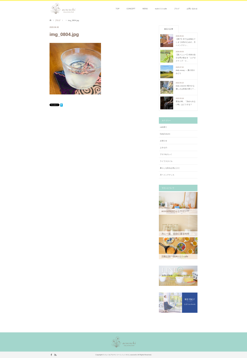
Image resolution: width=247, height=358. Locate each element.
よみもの (163, 147)
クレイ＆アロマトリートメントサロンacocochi (120, 355)
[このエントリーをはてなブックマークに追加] (61, 105)
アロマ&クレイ (166, 154)
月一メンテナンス (167, 175)
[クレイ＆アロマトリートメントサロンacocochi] (76, 8)
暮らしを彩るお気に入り (170, 168)
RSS (55, 354)
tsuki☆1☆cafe (161, 9)
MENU (145, 9)
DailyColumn (165, 134)
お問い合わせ (192, 9)
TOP (117, 9)
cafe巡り (163, 127)
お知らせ (163, 141)
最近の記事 (168, 29)
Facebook (51, 354)
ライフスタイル (166, 161)
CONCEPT (131, 9)
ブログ (176, 9)
